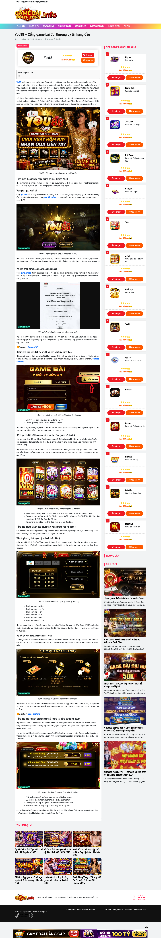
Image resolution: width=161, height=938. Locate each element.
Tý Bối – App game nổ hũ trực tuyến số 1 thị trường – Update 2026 (29, 880)
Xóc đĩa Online (80, 26)
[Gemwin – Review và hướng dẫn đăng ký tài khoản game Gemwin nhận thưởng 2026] (115, 192)
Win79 (128, 357)
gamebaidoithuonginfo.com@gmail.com (83, 909)
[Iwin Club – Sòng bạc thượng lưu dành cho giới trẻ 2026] (115, 493)
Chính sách (128, 909)
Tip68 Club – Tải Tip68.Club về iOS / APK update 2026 (29, 851)
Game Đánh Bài (48, 26)
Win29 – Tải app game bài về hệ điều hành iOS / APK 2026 (57, 851)
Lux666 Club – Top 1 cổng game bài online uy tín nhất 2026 (56, 880)
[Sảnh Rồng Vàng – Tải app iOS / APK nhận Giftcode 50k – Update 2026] (87, 866)
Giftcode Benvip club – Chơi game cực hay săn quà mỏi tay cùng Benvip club (123, 729)
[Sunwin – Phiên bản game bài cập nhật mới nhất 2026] (115, 426)
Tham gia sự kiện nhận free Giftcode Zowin (124, 598)
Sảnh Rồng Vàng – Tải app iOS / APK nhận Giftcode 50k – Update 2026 (87, 880)
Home (16, 39)
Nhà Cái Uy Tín (34, 26)
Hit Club (128, 456)
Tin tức (127, 26)
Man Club (129, 524)
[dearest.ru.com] (24, 897)
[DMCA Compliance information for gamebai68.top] (24, 915)
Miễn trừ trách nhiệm (140, 909)
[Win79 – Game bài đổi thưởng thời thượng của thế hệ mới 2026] (115, 360)
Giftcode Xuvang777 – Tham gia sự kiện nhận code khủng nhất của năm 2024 (125, 773)
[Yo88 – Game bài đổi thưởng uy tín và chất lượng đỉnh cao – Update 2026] (115, 225)
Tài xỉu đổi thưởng (64, 26)
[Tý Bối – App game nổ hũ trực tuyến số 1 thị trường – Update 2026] (29, 866)
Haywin (128, 57)
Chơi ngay (89, 55)
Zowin (127, 256)
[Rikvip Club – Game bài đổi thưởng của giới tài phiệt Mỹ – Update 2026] (115, 91)
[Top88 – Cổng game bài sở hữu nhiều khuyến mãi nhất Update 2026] (115, 327)
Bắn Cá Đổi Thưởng (97, 26)
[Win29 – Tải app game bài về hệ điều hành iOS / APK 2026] (58, 839)
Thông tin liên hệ (118, 909)
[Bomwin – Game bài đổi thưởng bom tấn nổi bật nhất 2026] (115, 392)
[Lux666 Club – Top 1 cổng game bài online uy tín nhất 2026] (58, 866)
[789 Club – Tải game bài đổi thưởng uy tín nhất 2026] (115, 124)
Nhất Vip (129, 289)
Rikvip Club (129, 88)
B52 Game (129, 155)
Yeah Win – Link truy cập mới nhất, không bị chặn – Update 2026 (86, 852)
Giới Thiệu (108, 909)
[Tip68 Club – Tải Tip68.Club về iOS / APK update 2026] (29, 839)
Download (89, 60)
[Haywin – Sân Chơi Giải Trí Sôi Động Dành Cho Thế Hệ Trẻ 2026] (115, 59)
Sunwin (128, 423)
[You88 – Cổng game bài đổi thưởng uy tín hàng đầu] (28, 58)
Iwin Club (129, 490)
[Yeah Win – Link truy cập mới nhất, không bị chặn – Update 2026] (87, 839)
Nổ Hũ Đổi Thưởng (114, 26)
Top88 (127, 324)
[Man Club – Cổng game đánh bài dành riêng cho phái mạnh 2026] (115, 527)
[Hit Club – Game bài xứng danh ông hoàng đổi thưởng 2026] (115, 460)
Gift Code (111, 564)
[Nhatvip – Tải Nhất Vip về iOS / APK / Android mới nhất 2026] (115, 293)
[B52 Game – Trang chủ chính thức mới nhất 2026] (115, 158)
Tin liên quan (25, 825)
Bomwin (128, 389)
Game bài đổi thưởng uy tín (39, 912)
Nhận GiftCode (67, 60)
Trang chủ (21, 26)
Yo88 (127, 222)
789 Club (129, 121)
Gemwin (128, 188)
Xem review (135, 77)
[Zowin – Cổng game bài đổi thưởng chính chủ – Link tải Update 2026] (115, 259)
